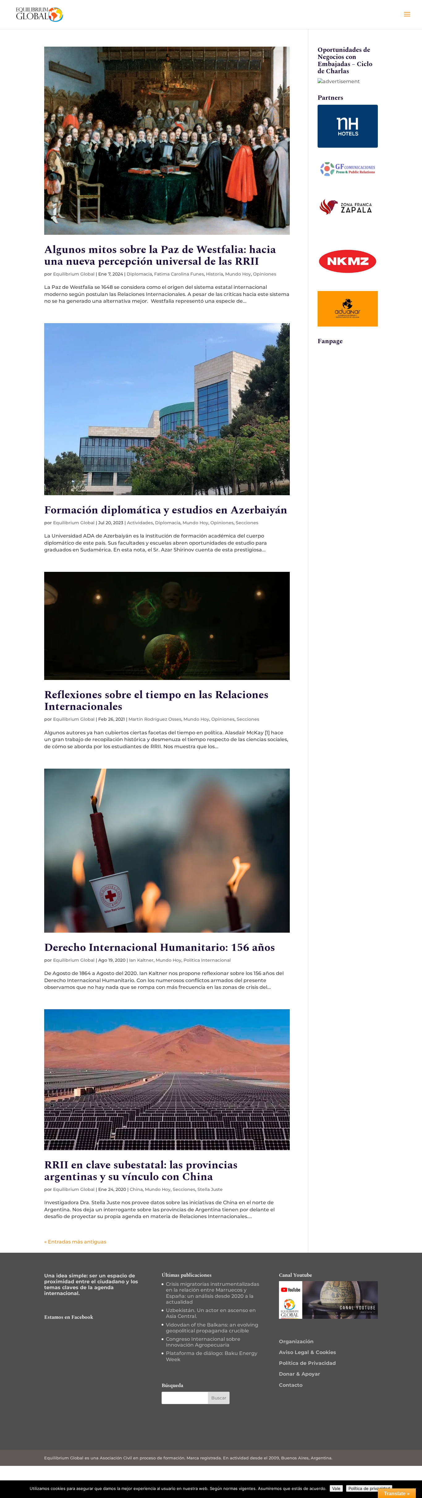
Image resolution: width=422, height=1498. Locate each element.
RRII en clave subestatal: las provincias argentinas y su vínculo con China (141, 1171)
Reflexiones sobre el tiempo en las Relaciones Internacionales (156, 701)
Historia (214, 274)
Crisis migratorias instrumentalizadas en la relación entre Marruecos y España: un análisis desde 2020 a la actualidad (212, 1293)
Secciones (247, 522)
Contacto (290, 1385)
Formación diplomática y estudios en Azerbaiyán (165, 510)
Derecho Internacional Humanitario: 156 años (159, 947)
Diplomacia (139, 274)
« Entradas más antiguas (75, 1242)
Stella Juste (210, 1189)
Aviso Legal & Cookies (307, 1352)
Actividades (140, 522)
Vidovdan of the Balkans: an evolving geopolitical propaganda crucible (212, 1328)
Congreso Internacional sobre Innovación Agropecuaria (203, 1342)
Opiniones (264, 274)
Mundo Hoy (238, 274)
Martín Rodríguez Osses (155, 719)
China (136, 1189)
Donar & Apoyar (299, 1374)
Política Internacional (207, 960)
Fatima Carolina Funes (179, 274)
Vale (336, 1488)
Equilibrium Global (74, 274)
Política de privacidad (369, 1488)
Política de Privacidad (307, 1363)
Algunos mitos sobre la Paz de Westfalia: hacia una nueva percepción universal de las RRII (160, 256)
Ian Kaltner (141, 960)
